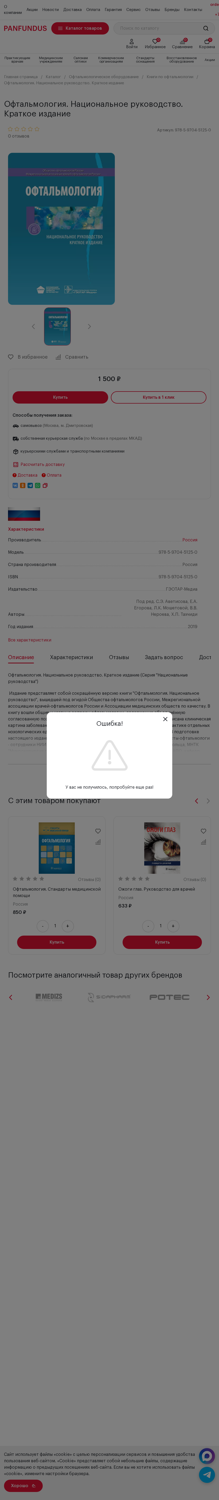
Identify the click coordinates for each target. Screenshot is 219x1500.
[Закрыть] (165, 719)
